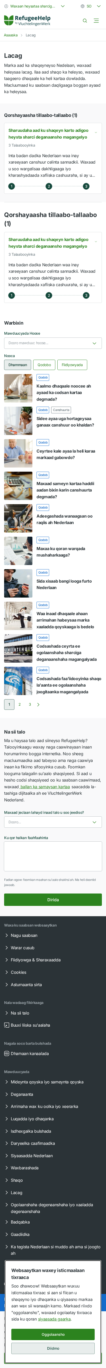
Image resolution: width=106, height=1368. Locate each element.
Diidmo (53, 1348)
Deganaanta (22, 1094)
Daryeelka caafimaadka (33, 1143)
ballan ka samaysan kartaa (44, 786)
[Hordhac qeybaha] (96, 20)
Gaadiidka (20, 1234)
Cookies (18, 972)
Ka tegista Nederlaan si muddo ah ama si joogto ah (55, 1250)
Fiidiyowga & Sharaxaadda (35, 959)
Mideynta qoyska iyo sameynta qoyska (47, 1081)
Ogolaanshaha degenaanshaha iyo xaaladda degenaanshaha (52, 1208)
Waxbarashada (25, 1167)
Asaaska (11, 35)
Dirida (53, 899)
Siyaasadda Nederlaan (32, 1155)
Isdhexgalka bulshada (31, 1131)
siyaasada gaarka (54, 1319)
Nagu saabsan (24, 935)
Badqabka (20, 1222)
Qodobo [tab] (44, 365)
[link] (27, 20)
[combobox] (35, 6)
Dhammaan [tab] (17, 365)
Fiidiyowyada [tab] (72, 365)
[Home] (27, 20)
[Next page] (38, 705)
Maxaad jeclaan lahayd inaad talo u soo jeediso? (44, 812)
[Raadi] (85, 20)
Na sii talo (20, 1013)
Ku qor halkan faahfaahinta (26, 837)
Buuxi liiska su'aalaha (30, 1025)
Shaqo (17, 1180)
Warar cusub (22, 947)
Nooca (9, 355)
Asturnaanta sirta (26, 984)
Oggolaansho (53, 1334)
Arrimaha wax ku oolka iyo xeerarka (44, 1106)
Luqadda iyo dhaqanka (32, 1118)
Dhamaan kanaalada (30, 1053)
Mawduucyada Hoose (22, 333)
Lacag (16, 1192)
